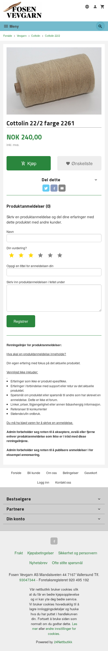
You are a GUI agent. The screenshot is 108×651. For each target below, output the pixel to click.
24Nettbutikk (63, 641)
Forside (7, 36)
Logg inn (43, 482)
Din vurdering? (17, 248)
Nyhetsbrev (38, 562)
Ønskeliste (81, 163)
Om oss (51, 473)
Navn (10, 231)
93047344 (27, 579)
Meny (14, 26)
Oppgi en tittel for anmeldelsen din (30, 266)
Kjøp (31, 163)
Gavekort (90, 473)
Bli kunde (33, 473)
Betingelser (70, 473)
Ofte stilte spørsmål (67, 562)
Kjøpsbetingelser (40, 552)
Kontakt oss (63, 482)
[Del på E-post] (62, 188)
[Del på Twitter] (45, 188)
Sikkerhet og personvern (77, 552)
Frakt (19, 552)
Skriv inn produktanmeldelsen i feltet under (36, 282)
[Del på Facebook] (54, 188)
